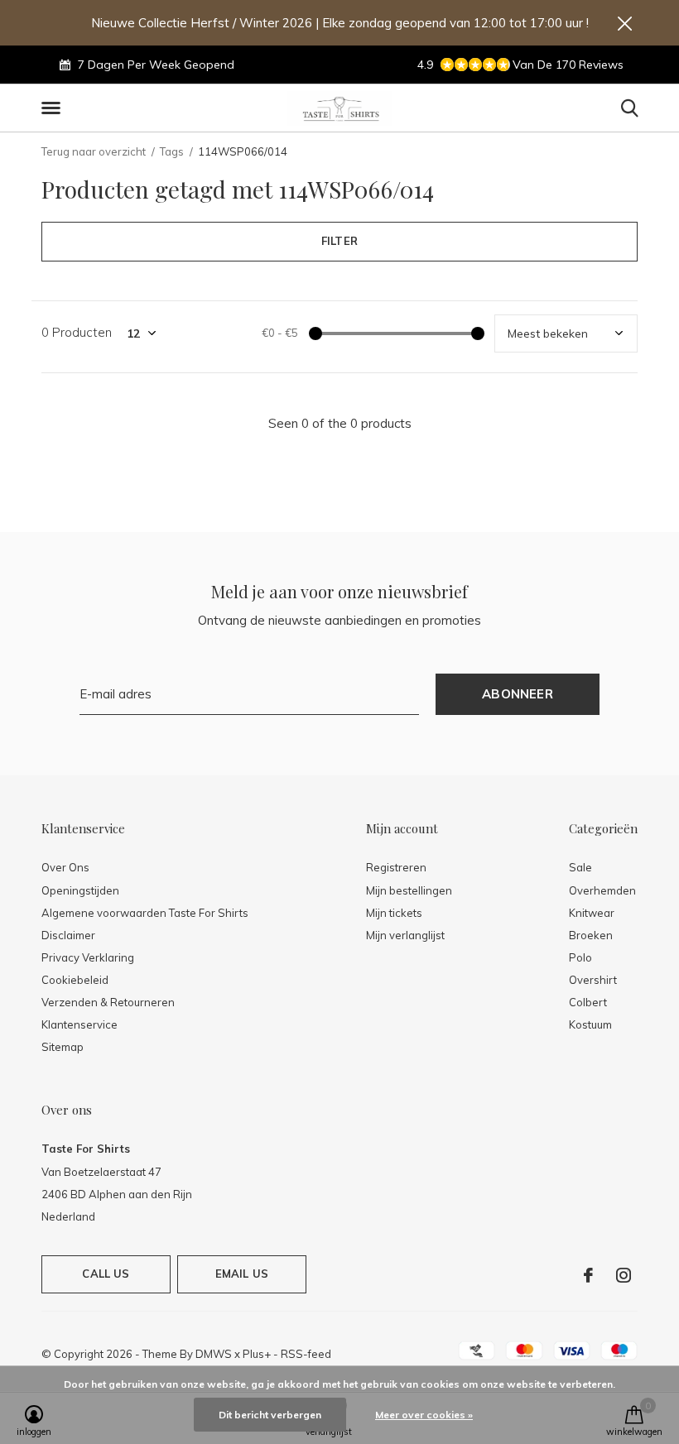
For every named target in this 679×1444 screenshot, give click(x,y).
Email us (241, 1273)
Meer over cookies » (424, 1414)
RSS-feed (306, 1353)
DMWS (213, 1353)
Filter (339, 240)
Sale (580, 867)
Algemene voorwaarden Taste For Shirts (144, 912)
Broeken (591, 935)
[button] (53, 108)
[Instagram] (623, 1275)
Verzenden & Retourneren (108, 1002)
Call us (105, 1273)
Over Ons (65, 867)
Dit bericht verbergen (270, 1414)
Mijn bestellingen (409, 890)
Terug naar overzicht (93, 151)
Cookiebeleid (74, 979)
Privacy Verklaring (87, 957)
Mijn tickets (394, 912)
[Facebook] (588, 1275)
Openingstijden (80, 890)
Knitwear (591, 912)
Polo (580, 957)
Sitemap (62, 1046)
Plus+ (257, 1353)
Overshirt (593, 979)
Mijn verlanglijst (405, 935)
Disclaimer (68, 935)
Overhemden (602, 890)
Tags (172, 151)
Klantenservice (79, 1024)
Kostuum (590, 1024)
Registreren (396, 867)
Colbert (588, 1002)
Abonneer (517, 694)
